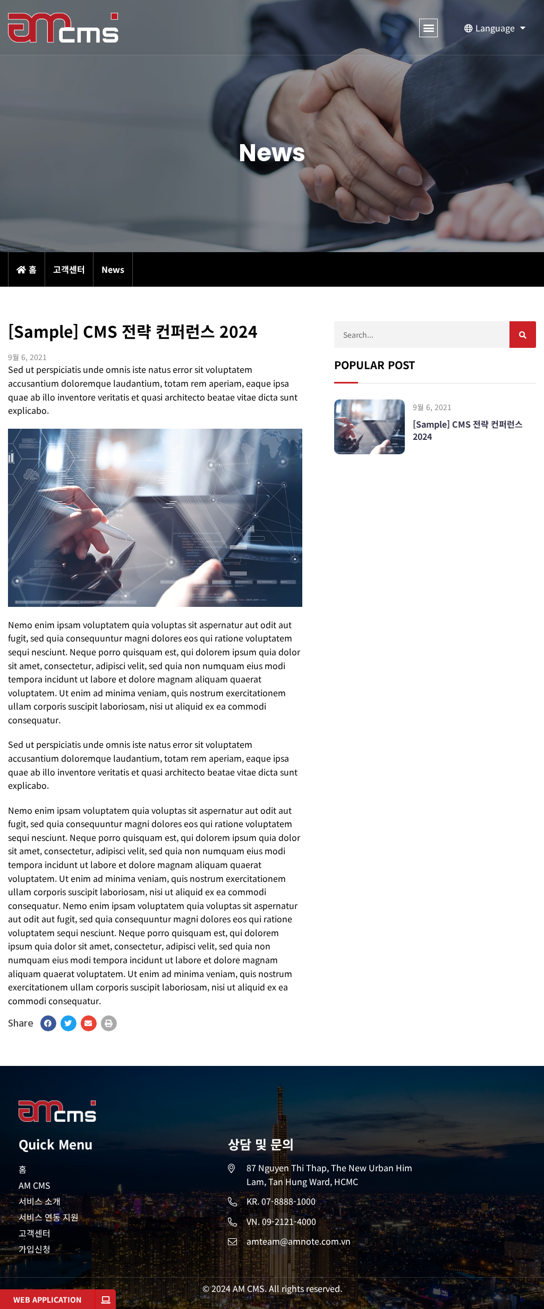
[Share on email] (89, 1023)
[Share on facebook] (48, 1023)
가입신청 (34, 1249)
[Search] (522, 334)
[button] (428, 28)
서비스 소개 (40, 1201)
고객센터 (34, 1233)
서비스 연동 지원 (49, 1217)
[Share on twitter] (68, 1023)
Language (495, 27)
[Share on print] (109, 1023)
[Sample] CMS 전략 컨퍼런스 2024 (468, 430)
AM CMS (34, 1185)
